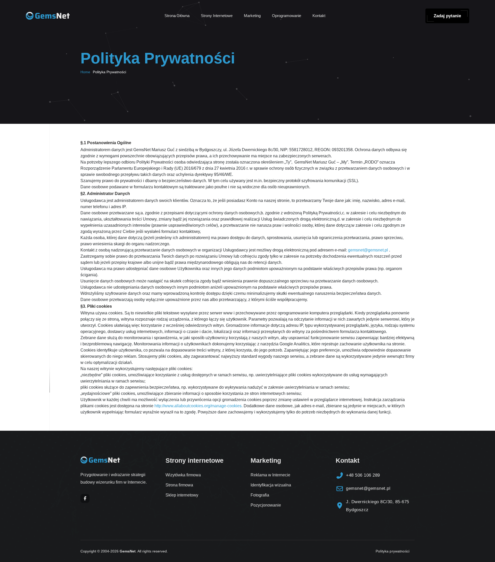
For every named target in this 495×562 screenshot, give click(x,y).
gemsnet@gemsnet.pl (368, 250)
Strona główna (176, 15)
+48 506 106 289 (363, 475)
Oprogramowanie (286, 15)
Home (85, 72)
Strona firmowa (179, 485)
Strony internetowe (217, 15)
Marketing (252, 15)
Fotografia (260, 495)
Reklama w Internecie (270, 475)
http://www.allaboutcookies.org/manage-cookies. (199, 406)
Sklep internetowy (182, 495)
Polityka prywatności (392, 551)
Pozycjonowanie (266, 505)
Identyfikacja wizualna (271, 485)
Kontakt (318, 15)
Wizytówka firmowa (183, 475)
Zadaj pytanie (447, 15)
